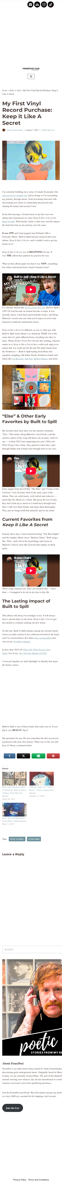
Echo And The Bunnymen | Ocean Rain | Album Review (14, 819)
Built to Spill (15, 90)
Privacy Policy (19, 1180)
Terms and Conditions (38, 1180)
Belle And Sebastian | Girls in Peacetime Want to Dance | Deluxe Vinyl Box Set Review (14, 791)
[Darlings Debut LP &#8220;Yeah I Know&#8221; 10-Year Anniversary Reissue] (41, 779)
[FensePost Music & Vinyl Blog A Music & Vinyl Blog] (31, 69)
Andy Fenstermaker (14, 130)
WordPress (25, 1174)
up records (33, 839)
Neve (4, 1174)
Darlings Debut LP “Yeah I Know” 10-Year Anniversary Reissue (41, 790)
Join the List (12, 1108)
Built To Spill (8, 221)
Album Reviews (48, 130)
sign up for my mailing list (14, 195)
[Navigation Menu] (31, 76)
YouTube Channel (21, 641)
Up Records (17, 358)
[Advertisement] (31, 32)
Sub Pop (29, 358)
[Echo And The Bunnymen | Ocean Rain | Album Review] (14, 810)
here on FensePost (43, 637)
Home (4, 90)
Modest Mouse (41, 358)
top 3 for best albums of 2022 (32, 653)
